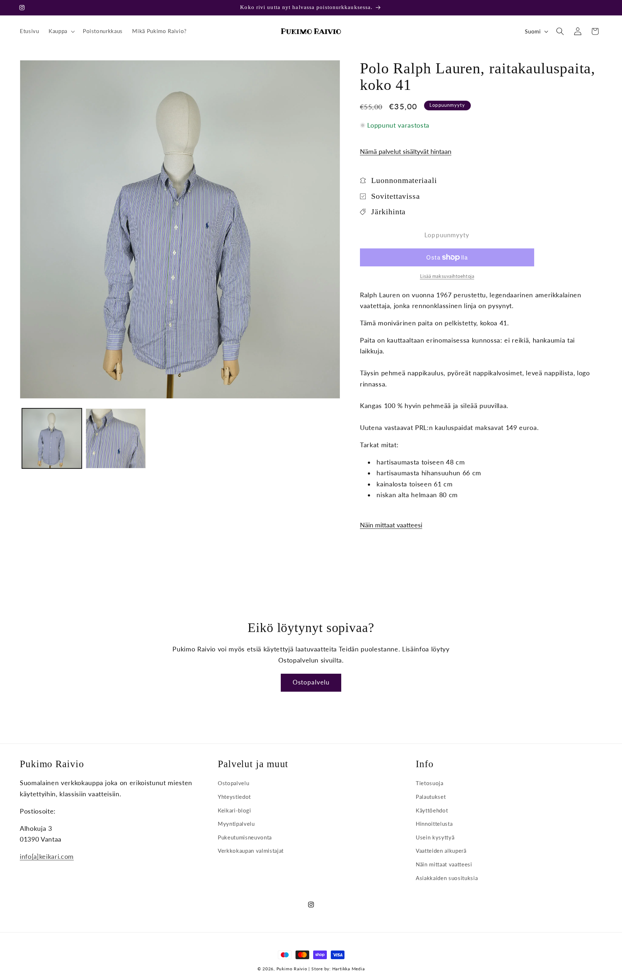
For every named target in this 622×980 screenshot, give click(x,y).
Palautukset (431, 796)
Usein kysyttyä (435, 837)
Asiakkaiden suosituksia (447, 878)
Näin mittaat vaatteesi (391, 525)
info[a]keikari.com (47, 857)
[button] (61, 31)
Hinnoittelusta (434, 824)
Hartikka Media (348, 968)
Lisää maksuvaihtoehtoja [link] (447, 276)
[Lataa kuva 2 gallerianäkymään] (116, 438)
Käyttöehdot (432, 810)
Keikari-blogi (234, 810)
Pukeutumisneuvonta (245, 837)
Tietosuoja (429, 783)
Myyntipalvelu (236, 824)
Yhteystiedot (234, 796)
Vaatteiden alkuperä (441, 851)
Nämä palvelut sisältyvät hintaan (405, 151)
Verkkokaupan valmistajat (251, 851)
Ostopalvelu (311, 682)
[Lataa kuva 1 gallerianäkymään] (52, 438)
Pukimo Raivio (291, 968)
